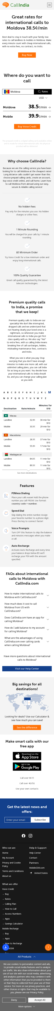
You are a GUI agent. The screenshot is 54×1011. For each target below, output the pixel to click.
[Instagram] (30, 835)
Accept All (39, 1000)
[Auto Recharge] (6, 548)
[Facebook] (24, 835)
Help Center (35, 852)
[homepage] (24, 5)
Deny (14, 1000)
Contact (33, 857)
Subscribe (40, 819)
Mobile (7, 426)
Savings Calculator (14, 923)
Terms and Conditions (13, 871)
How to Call (10, 908)
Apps (7, 918)
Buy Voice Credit (27, 126)
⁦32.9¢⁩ (32, 419)
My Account (8, 857)
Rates (8, 898)
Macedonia (15, 435)
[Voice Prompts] (6, 530)
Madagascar (16, 454)
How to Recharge (13, 943)
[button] (49, 5)
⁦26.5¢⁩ (32, 439)
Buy (7, 894)
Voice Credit (8, 889)
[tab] (4, 392)
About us (6, 876)
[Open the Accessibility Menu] (5, 947)
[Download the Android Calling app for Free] (27, 766)
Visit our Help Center (27, 668)
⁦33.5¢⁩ (32, 426)
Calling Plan (10, 903)
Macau (13, 415)
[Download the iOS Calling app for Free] (27, 755)
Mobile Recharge (10, 928)
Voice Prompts (20, 528)
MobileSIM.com (37, 867)
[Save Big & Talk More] (27, 702)
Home (5, 852)
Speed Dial (18, 510)
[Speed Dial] (6, 513)
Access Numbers (13, 913)
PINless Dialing (21, 493)
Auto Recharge (20, 545)
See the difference (27, 727)
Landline (8, 419)
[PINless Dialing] (6, 495)
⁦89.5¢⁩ (32, 465)
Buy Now (27, 55)
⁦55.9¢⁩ (32, 446)
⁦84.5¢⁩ (32, 458)
